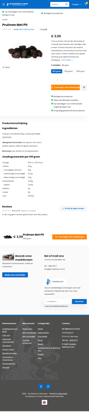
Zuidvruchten (43, 332)
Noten (40, 329)
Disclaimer (6, 345)
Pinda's (41, 354)
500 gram (68, 71)
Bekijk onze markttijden (15, 275)
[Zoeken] (66, 4)
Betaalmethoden (9, 353)
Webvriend (62, 393)
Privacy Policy (8, 349)
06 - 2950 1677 (72, 340)
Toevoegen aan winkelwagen (67, 87)
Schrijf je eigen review (74, 208)
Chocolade (42, 336)
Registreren (27, 329)
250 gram (56, 71)
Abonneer (79, 301)
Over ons (6, 335)
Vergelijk (43, 29)
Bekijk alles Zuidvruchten (24, 29)
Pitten (40, 340)
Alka (39, 358)
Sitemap (5, 367)
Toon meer (66, 60)
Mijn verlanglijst (28, 336)
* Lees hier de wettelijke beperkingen (56, 306)
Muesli (40, 344)
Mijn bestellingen (29, 332)
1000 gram (80, 71)
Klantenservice (8, 363)
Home (4, 19)
